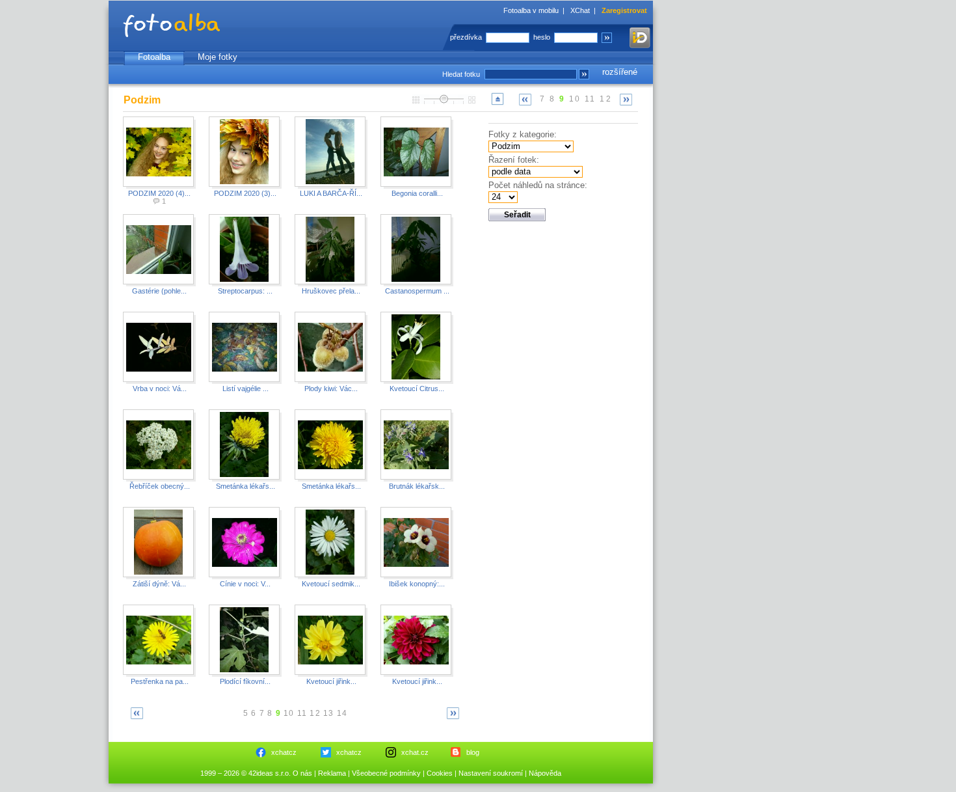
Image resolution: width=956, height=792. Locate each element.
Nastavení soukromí (490, 773)
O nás (302, 773)
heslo (541, 37)
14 (342, 713)
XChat (580, 10)
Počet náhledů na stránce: (537, 185)
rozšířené (619, 72)
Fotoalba (154, 57)
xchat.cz (415, 752)
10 (575, 98)
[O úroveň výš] (497, 105)
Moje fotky (217, 57)
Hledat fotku (461, 74)
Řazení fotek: (513, 160)
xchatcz (284, 752)
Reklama (332, 773)
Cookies (440, 773)
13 (328, 713)
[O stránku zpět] (525, 98)
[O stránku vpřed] (626, 98)
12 (606, 98)
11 (590, 98)
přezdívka (466, 37)
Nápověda (545, 773)
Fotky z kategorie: (522, 134)
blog (472, 752)
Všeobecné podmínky (386, 773)
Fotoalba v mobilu (531, 10)
